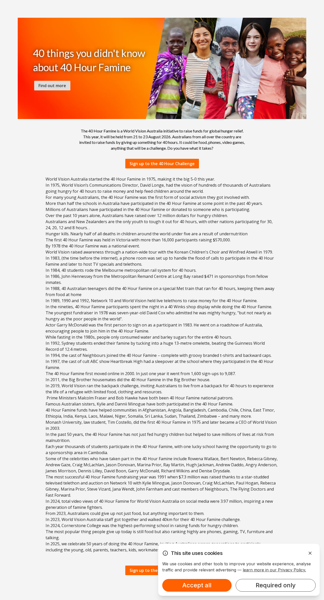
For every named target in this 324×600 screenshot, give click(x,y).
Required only (276, 585)
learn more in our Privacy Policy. (274, 569)
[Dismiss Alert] (310, 553)
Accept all (196, 585)
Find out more (52, 85)
